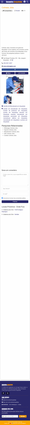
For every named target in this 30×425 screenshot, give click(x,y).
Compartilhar (8, 10)
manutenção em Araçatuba (11, 120)
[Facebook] (3, 393)
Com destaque (13, 404)
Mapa (8, 73)
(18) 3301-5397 (7, 63)
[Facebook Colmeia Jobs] (15, 69)
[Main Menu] (2, 1)
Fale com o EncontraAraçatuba (11, 402)
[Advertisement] (15, 30)
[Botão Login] (25, 1)
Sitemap (20, 422)
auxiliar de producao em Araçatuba (15, 110)
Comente (22, 73)
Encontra (14, 2)
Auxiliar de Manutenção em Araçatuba (14, 106)
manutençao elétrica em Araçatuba (15, 118)
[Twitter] (7, 393)
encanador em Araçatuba (19, 116)
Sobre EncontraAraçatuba (9, 400)
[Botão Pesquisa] (27, 2)
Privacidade (15, 422)
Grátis (19, 404)
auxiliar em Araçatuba (10, 112)
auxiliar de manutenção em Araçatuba (15, 109)
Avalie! (18, 10)
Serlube (17, 214)
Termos (9, 422)
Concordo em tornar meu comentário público (14, 198)
